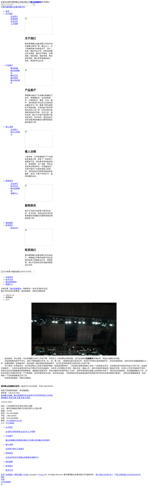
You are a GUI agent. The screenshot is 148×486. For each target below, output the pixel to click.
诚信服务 (9, 223)
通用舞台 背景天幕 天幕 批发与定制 (15, 398)
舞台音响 (14, 78)
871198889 (10, 423)
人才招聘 (14, 24)
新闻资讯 (9, 181)
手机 (3, 479)
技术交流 (14, 186)
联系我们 (9, 225)
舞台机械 (14, 68)
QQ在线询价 (6, 482)
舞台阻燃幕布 (36, 2)
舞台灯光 (14, 75)
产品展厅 (9, 65)
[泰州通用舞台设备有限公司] (13, 7)
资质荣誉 (14, 19)
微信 (3, 477)
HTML (26, 475)
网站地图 (18, 475)
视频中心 (14, 193)
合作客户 (14, 130)
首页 (7, 11)
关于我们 (9, 14)
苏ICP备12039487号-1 (104, 475)
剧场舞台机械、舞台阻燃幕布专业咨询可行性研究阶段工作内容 (27, 395)
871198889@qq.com (14, 421)
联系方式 (14, 228)
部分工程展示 (18, 449)
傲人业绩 (9, 127)
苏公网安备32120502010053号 (129, 475)
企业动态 (14, 184)
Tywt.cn (41, 475)
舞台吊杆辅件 (44, 440)
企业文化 (14, 21)
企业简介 (14, 16)
